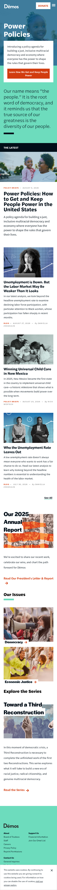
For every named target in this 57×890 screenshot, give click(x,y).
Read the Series (14, 790)
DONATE (43, 5)
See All (48, 497)
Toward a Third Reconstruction (24, 708)
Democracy (14, 642)
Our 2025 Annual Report (16, 521)
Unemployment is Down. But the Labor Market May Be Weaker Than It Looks (27, 286)
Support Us (33, 833)
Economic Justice (18, 681)
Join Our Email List (36, 840)
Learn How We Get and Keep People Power (28, 73)
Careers (7, 844)
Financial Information (38, 836)
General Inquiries (11, 861)
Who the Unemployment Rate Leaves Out (27, 449)
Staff (6, 840)
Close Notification (51, 877)
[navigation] (54, 5)
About (6, 833)
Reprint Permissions (13, 851)
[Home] (11, 9)
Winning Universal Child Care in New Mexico (27, 371)
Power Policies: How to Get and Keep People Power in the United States (28, 201)
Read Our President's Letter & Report (28, 578)
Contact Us (9, 857)
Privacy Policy (10, 847)
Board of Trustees (11, 836)
